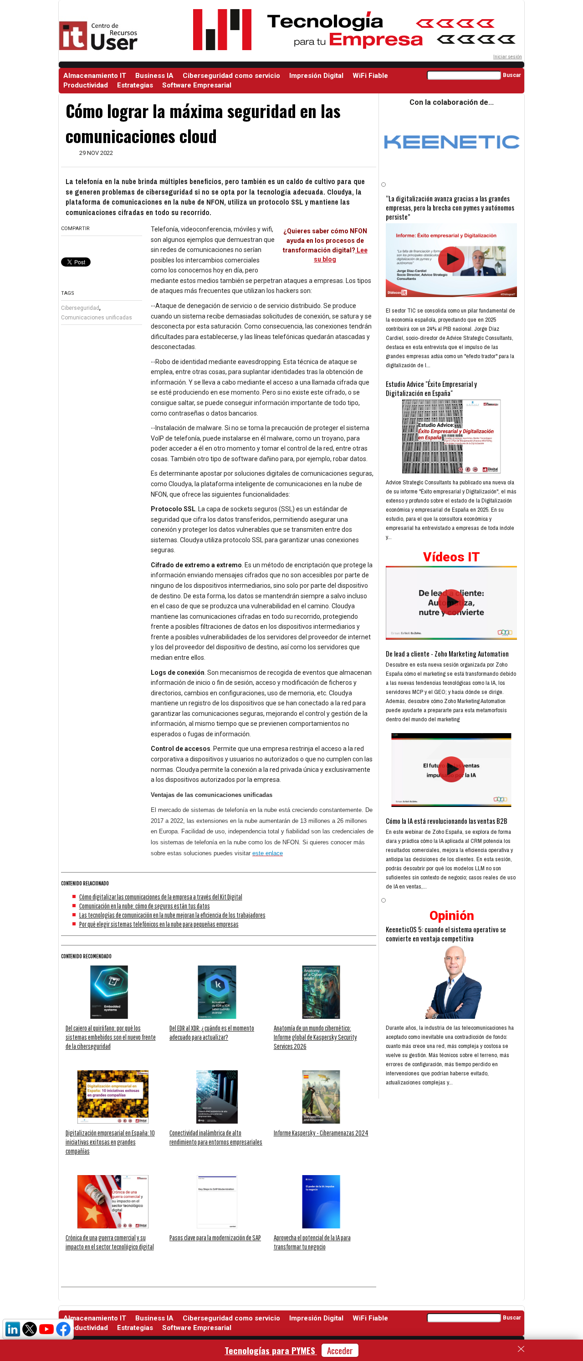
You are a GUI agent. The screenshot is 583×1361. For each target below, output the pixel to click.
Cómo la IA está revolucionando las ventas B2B (446, 821)
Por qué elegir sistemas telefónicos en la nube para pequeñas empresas (159, 924)
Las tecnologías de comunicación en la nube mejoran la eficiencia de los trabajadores (172, 915)
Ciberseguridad (80, 308)
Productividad (85, 85)
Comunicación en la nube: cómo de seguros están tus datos (144, 906)
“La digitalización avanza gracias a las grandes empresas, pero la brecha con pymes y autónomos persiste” (450, 207)
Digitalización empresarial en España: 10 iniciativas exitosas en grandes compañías (110, 1142)
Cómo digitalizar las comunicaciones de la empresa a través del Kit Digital (160, 897)
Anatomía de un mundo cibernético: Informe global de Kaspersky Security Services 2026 (315, 1037)
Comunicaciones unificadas (96, 317)
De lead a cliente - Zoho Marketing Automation (447, 653)
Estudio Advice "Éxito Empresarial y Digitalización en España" (431, 388)
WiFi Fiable (370, 76)
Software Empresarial (196, 85)
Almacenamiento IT (94, 76)
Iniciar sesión (507, 56)
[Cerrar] (521, 1349)
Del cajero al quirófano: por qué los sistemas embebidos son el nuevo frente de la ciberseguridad (111, 1037)
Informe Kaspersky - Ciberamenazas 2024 (321, 1133)
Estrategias (135, 85)
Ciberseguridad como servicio (231, 76)
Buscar (512, 75)
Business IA (154, 76)
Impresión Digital (316, 76)
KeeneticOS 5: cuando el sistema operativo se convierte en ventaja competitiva (446, 933)
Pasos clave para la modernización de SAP (215, 1237)
